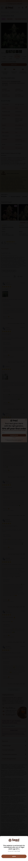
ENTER (14, 856)
